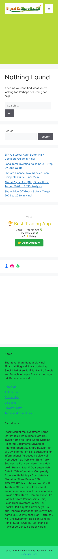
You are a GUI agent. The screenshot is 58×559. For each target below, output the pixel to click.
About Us (10, 386)
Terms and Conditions (18, 413)
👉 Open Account (29, 242)
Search (9, 131)
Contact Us (12, 397)
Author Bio (11, 392)
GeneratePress (29, 553)
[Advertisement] (29, 41)
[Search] (9, 113)
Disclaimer (11, 402)
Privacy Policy (13, 407)
